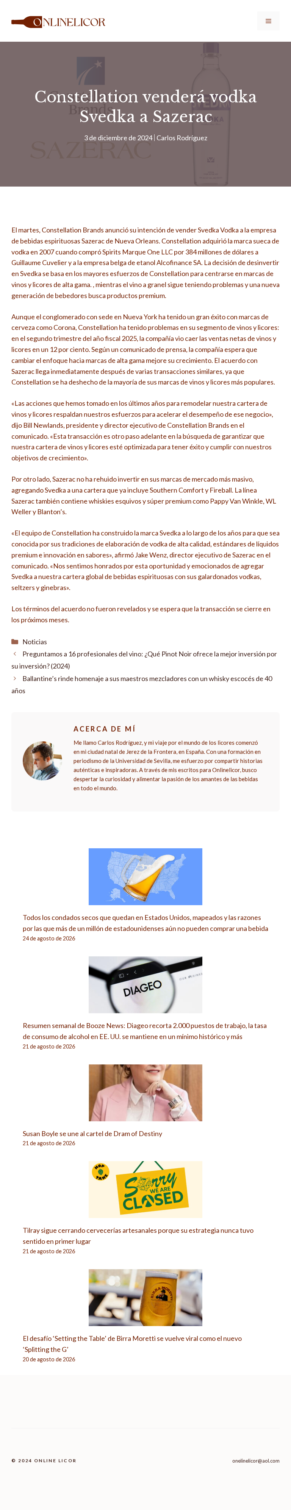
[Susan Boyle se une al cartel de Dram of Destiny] (145, 1115)
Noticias (34, 641)
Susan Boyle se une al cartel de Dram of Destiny (92, 1133)
